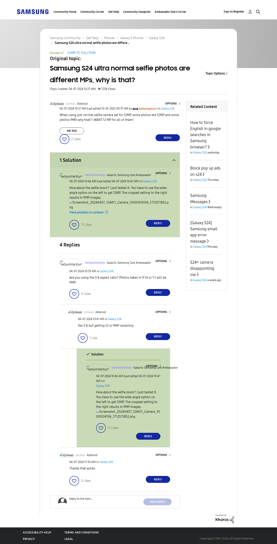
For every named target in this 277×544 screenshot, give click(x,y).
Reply (168, 138)
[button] (173, 104)
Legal (68, 539)
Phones (109, 38)
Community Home (65, 12)
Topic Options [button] (215, 73)
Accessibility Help (37, 532)
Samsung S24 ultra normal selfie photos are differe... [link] (92, 43)
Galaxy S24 (156, 38)
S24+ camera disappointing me (202, 268)
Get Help (113, 12)
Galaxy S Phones (131, 38)
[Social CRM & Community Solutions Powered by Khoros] (225, 519)
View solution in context (86, 212)
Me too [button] (72, 131)
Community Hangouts (136, 12)
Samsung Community (65, 38)
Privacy (29, 539)
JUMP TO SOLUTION (81, 53)
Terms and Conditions (81, 532)
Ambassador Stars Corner (170, 12)
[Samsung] (32, 11)
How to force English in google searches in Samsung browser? (205, 134)
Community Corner (92, 12)
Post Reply (157, 502)
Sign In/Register (234, 11)
